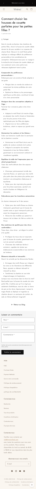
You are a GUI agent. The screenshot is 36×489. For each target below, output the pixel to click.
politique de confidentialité (12, 392)
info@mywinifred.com (11, 440)
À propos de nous (9, 426)
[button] (4, 9)
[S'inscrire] (28, 464)
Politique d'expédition (10, 387)
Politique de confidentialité (12, 482)
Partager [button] (6, 39)
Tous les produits (9, 413)
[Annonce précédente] (3, 3)
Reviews (6, 408)
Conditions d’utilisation (27, 482)
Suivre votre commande (11, 379)
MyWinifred (12, 479)
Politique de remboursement (12, 383)
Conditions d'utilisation (11, 417)
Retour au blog (19, 304)
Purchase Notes (9, 370)
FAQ (5, 366)
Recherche (7, 404)
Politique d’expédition (14, 485)
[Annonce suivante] (32, 3)
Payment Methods (9, 374)
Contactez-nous (8, 421)
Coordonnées (25, 485)
